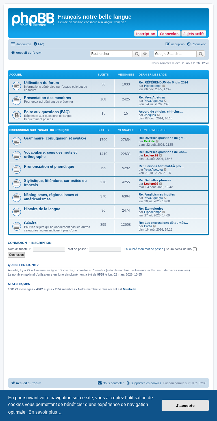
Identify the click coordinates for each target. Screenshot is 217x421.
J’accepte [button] (185, 405)
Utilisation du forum (41, 83)
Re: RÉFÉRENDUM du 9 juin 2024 (163, 82)
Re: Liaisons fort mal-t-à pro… (161, 166)
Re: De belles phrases (155, 180)
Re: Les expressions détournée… (163, 222)
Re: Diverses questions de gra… (162, 137)
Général (31, 223)
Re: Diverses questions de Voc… (163, 152)
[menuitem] (38, 44)
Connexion (169, 33)
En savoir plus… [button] (45, 412)
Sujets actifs (193, 33)
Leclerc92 (151, 155)
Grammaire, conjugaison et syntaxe (55, 138)
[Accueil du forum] (33, 18)
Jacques (150, 115)
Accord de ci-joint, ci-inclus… (161, 111)
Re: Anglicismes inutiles (157, 194)
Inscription (145, 33)
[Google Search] (200, 53)
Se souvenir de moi (179, 249)
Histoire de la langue (42, 209)
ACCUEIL (15, 74)
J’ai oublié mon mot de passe (143, 249)
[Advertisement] (108, 335)
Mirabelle (129, 289)
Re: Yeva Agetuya (152, 97)
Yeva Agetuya (153, 100)
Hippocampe (152, 85)
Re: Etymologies (151, 208)
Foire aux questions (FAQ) (47, 112)
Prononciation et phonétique (49, 166)
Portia (148, 226)
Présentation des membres (47, 98)
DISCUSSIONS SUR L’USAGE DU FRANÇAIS (39, 130)
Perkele (149, 141)
